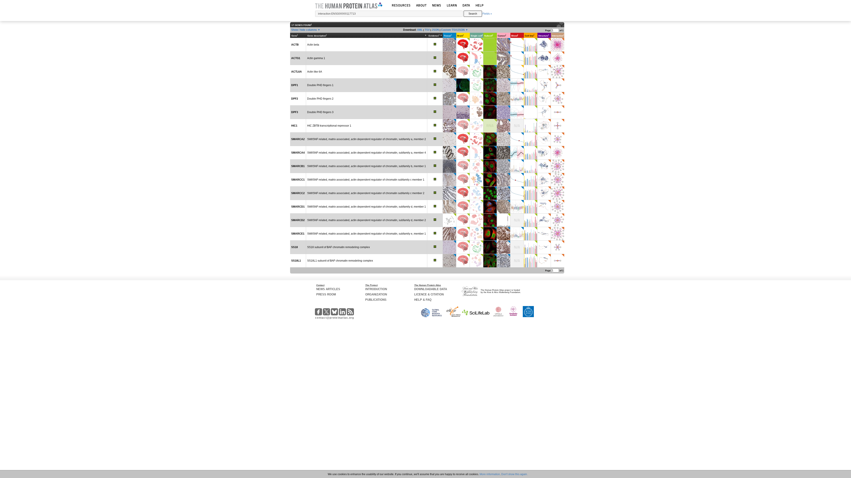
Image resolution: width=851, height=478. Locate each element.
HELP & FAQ (422, 299)
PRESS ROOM (326, 294)
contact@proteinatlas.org (334, 317)
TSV (427, 29)
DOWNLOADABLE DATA (430, 289)
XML (420, 29)
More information (490, 474)
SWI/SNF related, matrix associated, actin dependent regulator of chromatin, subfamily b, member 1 (366, 166)
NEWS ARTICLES (328, 289)
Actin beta (313, 44)
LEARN (452, 5)
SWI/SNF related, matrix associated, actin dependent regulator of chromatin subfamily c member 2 (365, 193)
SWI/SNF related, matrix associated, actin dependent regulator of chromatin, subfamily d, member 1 (366, 206)
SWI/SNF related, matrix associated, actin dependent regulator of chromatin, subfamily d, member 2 (366, 220)
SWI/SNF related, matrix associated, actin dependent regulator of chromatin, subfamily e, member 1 (366, 233)
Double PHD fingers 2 (320, 98)
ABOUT (421, 5)
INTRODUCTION (376, 289)
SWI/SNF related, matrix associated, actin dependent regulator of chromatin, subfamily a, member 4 (366, 152)
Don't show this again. (514, 474)
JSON (435, 29)
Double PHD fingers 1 (320, 85)
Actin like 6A (314, 71)
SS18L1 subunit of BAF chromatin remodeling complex (340, 260)
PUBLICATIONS (375, 299)
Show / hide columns (304, 29)
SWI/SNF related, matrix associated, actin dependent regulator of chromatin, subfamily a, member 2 (366, 139)
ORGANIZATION (376, 294)
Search (472, 13)
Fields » (487, 13)
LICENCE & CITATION (429, 294)
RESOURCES (401, 5)
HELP (480, 5)
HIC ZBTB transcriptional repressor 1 (329, 125)
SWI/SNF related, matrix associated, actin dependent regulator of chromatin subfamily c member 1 (365, 179)
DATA (466, 5)
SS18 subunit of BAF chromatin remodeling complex (338, 247)
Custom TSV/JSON (453, 29)
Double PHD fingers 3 (320, 112)
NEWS (436, 5)
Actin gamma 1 (316, 58)
